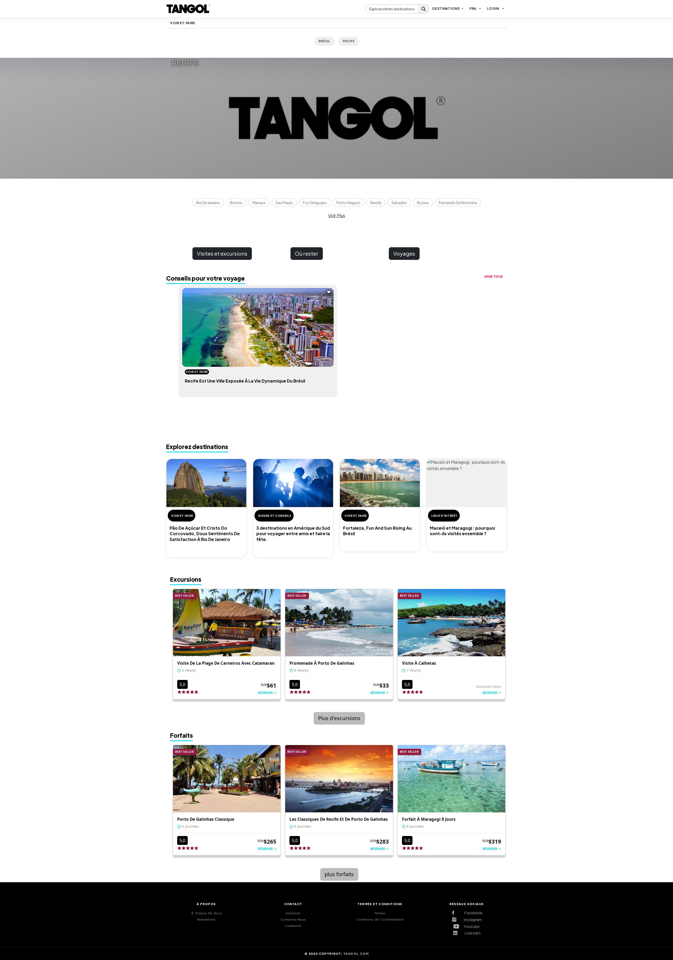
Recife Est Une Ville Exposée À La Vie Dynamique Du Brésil (245, 381)
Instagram (471, 920)
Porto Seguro (348, 202)
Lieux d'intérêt (444, 515)
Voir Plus (336, 216)
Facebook (471, 913)
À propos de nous (206, 913)
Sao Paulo (284, 202)
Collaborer (293, 926)
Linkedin (471, 933)
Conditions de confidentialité (380, 919)
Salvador (399, 202)
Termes (379, 913)
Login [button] (493, 8)
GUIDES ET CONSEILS (275, 515)
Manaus (259, 202)
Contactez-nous (293, 919)
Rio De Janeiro (208, 202)
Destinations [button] (446, 8)
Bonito (236, 202)
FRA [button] (473, 8)
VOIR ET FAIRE (182, 23)
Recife (375, 202)
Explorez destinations (197, 446)
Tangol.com (356, 953)
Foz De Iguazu (315, 202)
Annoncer (293, 913)
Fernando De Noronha (458, 202)
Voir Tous (493, 276)
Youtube (471, 927)
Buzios (423, 202)
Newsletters (206, 919)
